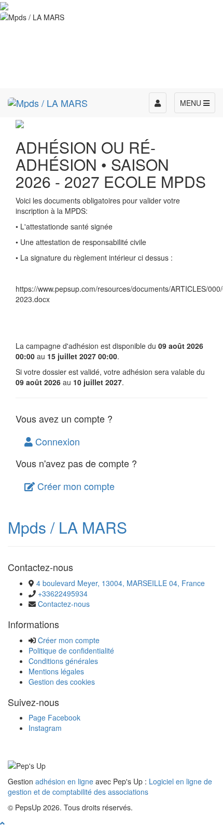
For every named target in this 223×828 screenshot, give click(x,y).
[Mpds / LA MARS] (48, 101)
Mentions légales (56, 671)
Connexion (56, 441)
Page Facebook (54, 717)
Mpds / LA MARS (67, 527)
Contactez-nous (64, 604)
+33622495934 (63, 593)
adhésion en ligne (64, 781)
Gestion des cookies (62, 681)
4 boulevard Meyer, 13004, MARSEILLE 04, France (120, 583)
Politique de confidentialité (71, 650)
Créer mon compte (75, 486)
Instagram (45, 728)
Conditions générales (63, 661)
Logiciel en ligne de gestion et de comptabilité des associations (110, 786)
